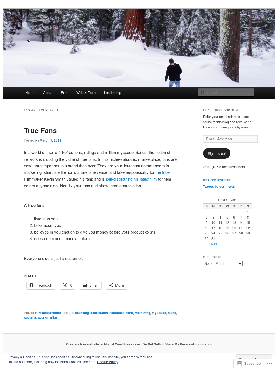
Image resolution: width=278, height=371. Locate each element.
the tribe (163, 172)
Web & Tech (86, 92)
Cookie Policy (107, 361)
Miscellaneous (50, 312)
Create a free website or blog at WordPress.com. (103, 344)
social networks (36, 317)
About (47, 92)
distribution (99, 312)
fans (129, 312)
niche (172, 312)
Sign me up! (217, 153)
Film (64, 92)
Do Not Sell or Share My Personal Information (177, 344)
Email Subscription (220, 110)
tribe (53, 317)
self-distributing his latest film (131, 179)
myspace (159, 312)
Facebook (117, 312)
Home (29, 92)
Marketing (142, 312)
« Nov (212, 243)
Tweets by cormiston (219, 186)
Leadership (112, 92)
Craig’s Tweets (216, 180)
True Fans (40, 130)
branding (82, 312)
